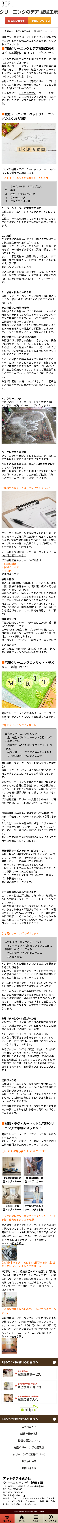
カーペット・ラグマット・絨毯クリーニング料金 (29, 640)
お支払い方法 (29, 1461)
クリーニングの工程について (29, 1454)
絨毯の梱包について (29, 1440)
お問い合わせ (29, 1468)
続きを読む (17, 1243)
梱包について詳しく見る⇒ (16, 266)
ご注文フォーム (10, 218)
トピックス (37, 37)
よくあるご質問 (27, 93)
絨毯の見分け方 (29, 1433)
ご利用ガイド (29, 1426)
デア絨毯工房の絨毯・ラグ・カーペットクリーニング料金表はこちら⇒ (29, 553)
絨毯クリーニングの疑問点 (29, 1447)
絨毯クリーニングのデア (15, 37)
